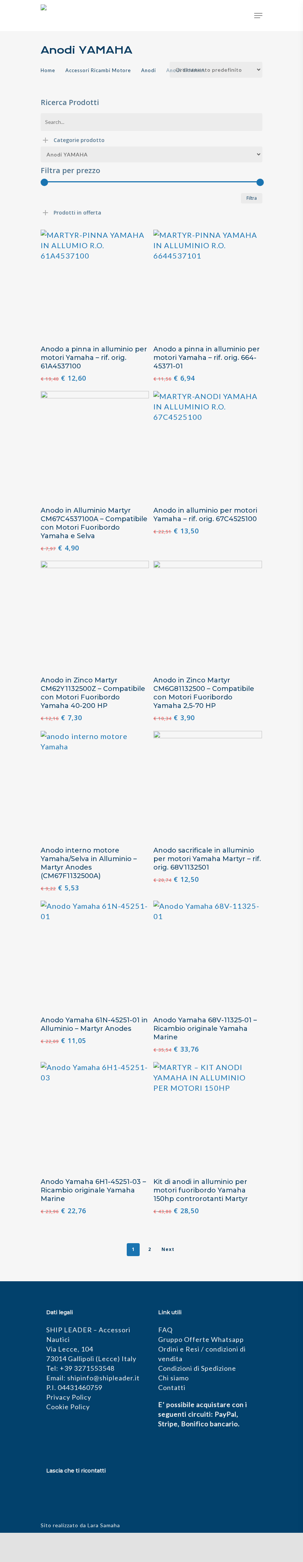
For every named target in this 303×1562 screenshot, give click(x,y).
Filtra (251, 198)
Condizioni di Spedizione (197, 1368)
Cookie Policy (68, 1407)
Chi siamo (173, 1378)
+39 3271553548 (87, 1368)
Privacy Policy (68, 1397)
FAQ (165, 1330)
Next (167, 1249)
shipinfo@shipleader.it (103, 1378)
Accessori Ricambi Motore (98, 70)
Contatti (171, 1387)
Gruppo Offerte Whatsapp (201, 1339)
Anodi (148, 70)
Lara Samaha (104, 1525)
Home (48, 70)
